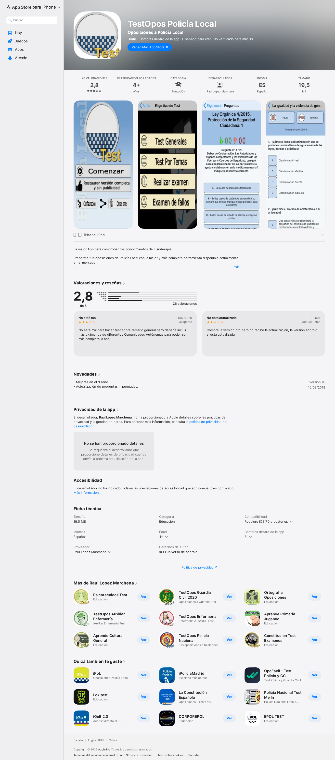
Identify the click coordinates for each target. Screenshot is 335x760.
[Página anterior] (68, 164)
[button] (31, 33)
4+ (161, 537)
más (236, 267)
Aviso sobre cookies (170, 755)
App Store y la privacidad (136, 755)
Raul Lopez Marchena (90, 552)
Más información (86, 492)
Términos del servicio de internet (94, 755)
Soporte (193, 755)
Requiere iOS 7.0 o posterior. (266, 521)
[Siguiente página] (330, 164)
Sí (246, 537)
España (78, 740)
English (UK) (96, 740)
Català (113, 740)
